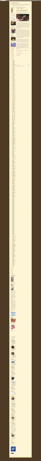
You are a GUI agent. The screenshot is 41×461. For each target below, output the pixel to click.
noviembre (13, 55)
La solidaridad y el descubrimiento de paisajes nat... (13, 134)
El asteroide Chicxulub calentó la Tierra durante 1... (13, 77)
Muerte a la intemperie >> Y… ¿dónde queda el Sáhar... (14, 99)
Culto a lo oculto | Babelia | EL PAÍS (14, 105)
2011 (11, 272)
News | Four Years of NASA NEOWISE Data (14, 138)
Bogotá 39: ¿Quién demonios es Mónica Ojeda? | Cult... (13, 110)
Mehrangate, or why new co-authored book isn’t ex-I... (14, 136)
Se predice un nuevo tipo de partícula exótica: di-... (14, 90)
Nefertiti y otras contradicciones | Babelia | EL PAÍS (13, 106)
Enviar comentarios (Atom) (21, 66)
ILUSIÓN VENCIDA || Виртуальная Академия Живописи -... (13, 159)
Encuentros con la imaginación (13, 387)
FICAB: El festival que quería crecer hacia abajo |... (13, 101)
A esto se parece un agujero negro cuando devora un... (14, 94)
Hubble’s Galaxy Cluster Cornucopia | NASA (13, 168)
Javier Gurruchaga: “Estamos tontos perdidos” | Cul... (13, 243)
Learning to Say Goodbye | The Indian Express (14, 64)
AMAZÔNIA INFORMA (13, 403)
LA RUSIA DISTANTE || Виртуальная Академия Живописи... (13, 165)
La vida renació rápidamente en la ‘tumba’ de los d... (13, 67)
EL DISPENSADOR (15, 3)
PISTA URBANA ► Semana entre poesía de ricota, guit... (13, 187)
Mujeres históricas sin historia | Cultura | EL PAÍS (13, 111)
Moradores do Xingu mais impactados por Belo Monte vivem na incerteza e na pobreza (13, 404)
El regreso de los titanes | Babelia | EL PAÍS (13, 103)
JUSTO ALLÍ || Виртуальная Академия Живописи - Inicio (14, 145)
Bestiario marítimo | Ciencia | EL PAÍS (13, 107)
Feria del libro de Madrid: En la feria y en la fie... (14, 172)
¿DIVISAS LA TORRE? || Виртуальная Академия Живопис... (14, 143)
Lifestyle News (21, 50)
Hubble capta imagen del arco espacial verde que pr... (13, 98)
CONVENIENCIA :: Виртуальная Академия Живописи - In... (14, 234)
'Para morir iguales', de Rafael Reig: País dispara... (13, 184)
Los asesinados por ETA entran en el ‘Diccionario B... (13, 118)
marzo (12, 266)
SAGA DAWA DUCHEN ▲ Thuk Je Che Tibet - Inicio (14, 167)
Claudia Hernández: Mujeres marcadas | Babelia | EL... (13, 182)
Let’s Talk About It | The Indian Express (19, 8)
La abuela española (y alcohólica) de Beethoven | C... (13, 174)
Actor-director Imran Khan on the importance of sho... (13, 62)
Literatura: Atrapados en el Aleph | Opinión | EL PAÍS (14, 246)
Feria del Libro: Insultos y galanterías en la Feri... (14, 245)
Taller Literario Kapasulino (13, 433)
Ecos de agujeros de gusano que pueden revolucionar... (13, 69)
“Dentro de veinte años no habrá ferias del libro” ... (14, 113)
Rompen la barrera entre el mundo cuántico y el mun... (14, 86)
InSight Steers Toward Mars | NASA (13, 193)
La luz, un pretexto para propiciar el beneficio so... (13, 82)
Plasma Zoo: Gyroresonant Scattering (13, 125)
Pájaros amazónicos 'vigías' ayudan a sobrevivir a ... (13, 72)
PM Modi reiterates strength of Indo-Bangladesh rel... (13, 130)
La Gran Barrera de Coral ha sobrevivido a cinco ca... (14, 66)
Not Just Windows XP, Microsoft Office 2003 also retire (13, 410)
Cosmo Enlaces (13, 444)
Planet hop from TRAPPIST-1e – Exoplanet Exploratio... (14, 195)
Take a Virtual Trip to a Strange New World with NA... (13, 196)
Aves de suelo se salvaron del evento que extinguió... (14, 75)
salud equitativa (13, 290)
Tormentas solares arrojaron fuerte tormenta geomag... (13, 79)
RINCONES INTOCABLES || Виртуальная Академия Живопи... (13, 161)
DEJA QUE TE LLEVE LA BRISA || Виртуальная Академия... (13, 153)
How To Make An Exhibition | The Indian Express (13, 63)
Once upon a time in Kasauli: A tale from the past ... (13, 252)
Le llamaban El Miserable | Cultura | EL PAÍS (14, 175)
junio (12, 58)
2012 (11, 271)
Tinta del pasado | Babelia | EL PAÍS (14, 260)
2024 (11, 50)
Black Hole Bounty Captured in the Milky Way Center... (14, 192)
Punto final (12, 388)
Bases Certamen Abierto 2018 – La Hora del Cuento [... (13, 256)
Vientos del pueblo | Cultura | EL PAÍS (13, 247)
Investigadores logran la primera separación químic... (13, 85)
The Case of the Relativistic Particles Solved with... (13, 127)
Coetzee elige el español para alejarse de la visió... (13, 242)
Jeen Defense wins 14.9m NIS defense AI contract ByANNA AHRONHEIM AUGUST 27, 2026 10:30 (13, 341)
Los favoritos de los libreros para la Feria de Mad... (13, 262)
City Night (14, 377)
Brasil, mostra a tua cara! (14, 422)
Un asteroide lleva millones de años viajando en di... (13, 254)
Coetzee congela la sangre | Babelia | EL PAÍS (14, 185)
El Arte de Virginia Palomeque (13, 376)
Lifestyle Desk (18, 13)
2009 (11, 273)
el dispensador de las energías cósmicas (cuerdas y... (13, 60)
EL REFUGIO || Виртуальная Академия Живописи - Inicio (14, 147)
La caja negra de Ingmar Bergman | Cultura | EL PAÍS (14, 116)
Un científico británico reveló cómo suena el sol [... (13, 88)
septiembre (13, 56)
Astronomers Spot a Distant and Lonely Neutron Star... (13, 124)
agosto (12, 57)
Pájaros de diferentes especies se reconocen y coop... (13, 74)
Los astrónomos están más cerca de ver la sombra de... (14, 96)
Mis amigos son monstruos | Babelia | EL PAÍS (13, 259)
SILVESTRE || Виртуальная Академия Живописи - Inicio (14, 151)
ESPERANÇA (15, 417)
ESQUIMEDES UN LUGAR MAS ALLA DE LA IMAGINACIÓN (13, 397)
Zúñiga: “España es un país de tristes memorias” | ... (13, 169)
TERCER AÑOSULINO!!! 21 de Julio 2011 (15, 435)
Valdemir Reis (13, 391)
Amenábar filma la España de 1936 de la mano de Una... (14, 237)
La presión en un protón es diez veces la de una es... (14, 91)
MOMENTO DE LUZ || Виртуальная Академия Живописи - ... (14, 157)
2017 (11, 268)
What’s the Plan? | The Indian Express (13, 186)
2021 (11, 52)
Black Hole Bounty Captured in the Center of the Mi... (14, 128)
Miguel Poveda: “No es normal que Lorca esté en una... (14, 240)
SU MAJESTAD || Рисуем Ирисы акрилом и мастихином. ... (14, 140)
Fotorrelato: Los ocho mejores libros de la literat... (13, 263)
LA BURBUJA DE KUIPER (13, 257)
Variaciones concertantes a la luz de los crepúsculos (15, 428)
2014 (11, 270)
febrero (12, 267)
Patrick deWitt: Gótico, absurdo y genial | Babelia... (13, 181)
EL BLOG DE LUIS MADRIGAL (13, 366)
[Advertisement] (21, 60)
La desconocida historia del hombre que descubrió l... (13, 80)
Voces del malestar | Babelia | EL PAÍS (13, 179)
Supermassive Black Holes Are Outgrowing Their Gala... (14, 191)
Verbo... (12, 440)
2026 (11, 49)
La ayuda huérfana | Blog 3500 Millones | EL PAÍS (14, 176)
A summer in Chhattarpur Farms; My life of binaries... (14, 250)
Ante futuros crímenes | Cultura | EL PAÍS (13, 119)
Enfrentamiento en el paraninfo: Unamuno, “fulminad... (13, 239)
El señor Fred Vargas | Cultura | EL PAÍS (13, 108)
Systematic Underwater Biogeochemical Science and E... (13, 122)
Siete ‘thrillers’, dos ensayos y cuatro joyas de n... (14, 120)
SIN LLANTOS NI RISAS (15, 398)
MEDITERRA (13, 441)
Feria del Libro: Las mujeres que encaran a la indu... (14, 178)
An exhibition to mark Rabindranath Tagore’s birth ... (14, 132)
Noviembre (12, 372)
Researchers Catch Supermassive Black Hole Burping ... (13, 189)
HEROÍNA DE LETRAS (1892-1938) (13, 133)
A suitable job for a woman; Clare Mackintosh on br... (13, 249)
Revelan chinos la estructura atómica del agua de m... (14, 83)
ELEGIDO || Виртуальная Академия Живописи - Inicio (14, 148)
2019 (11, 53)
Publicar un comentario (18, 55)
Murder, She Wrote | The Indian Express (13, 137)
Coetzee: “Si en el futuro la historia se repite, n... (14, 255)
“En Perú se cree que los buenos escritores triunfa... (13, 115)
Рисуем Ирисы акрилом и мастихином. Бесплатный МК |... (14, 141)
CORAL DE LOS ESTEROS (13, 409)
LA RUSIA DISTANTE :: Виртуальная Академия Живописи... (14, 163)
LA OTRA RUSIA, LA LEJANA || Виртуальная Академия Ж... (13, 199)
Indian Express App (27, 50)
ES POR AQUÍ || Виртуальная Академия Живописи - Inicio (14, 155)
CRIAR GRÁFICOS (15, 392)
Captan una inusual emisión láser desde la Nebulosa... (13, 93)
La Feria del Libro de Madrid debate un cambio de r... (13, 171)
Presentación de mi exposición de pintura (13, 414)
